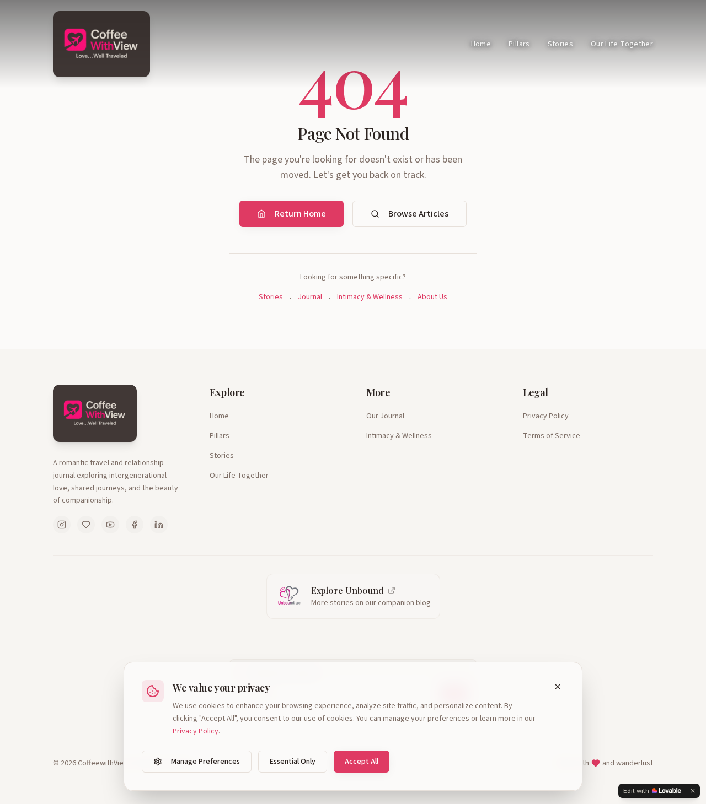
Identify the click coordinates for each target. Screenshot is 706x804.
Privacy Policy (546, 416)
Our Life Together (622, 44)
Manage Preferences (205, 761)
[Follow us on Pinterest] (86, 524)
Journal (310, 297)
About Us (432, 297)
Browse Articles (418, 214)
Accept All (361, 761)
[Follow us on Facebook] (134, 524)
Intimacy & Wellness (370, 297)
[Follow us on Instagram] (62, 524)
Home (481, 44)
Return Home (300, 214)
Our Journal (385, 416)
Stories (560, 44)
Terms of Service (551, 435)
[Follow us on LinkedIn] (159, 524)
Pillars (519, 44)
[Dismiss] (692, 790)
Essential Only (292, 761)
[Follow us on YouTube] (110, 524)
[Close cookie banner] (558, 687)
